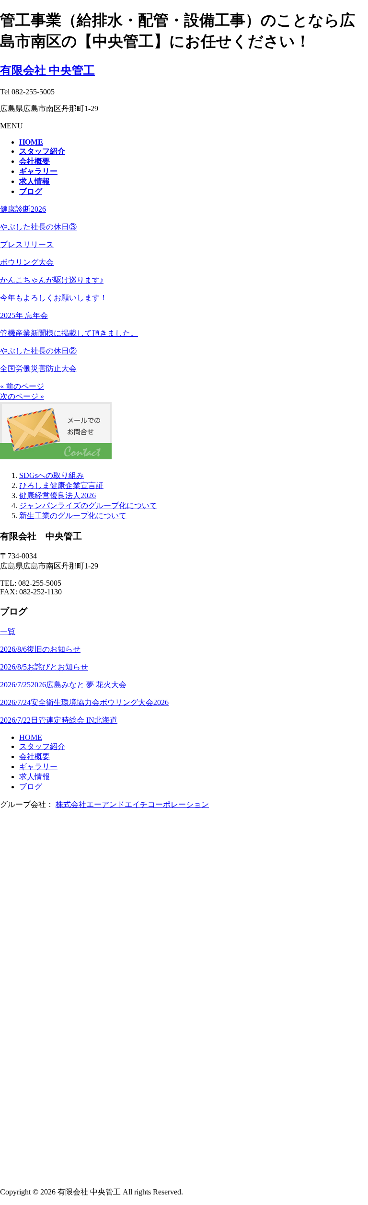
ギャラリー (38, 766)
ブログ (30, 787)
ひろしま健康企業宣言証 (61, 485)
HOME (30, 737)
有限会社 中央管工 (47, 70)
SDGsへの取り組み (51, 475)
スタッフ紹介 (42, 746)
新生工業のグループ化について (72, 516)
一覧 (7, 631)
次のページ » (22, 396)
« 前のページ (22, 386)
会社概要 (34, 756)
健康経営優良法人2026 (57, 495)
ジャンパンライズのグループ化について (88, 505)
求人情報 (34, 777)
